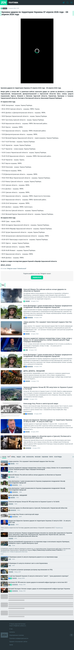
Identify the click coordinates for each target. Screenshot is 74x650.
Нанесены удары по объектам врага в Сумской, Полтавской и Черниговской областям (47, 437)
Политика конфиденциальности (18, 638)
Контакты (12, 632)
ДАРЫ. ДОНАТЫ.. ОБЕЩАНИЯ (34, 371)
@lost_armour (6, 265)
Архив (11, 645)
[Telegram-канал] (63, 2)
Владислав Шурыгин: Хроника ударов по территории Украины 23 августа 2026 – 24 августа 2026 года (47, 421)
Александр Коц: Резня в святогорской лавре (40, 404)
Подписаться (37, 277)
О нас (11, 629)
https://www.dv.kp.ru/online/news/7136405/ (47, 550)
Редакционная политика (16, 635)
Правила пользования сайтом (18, 641)
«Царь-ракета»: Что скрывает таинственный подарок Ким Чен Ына (47, 323)
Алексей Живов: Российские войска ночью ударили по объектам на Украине (44, 290)
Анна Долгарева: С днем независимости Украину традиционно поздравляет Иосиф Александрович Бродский (47, 306)
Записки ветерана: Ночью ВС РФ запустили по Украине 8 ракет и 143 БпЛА (48, 388)
